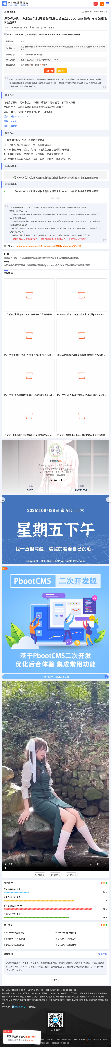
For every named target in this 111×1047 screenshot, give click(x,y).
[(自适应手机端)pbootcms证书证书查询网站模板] (29, 295)
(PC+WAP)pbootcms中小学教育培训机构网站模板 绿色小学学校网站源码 (39, 354)
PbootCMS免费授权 (59, 993)
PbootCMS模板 (100, 11)
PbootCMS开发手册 (15, 938)
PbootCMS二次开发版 (20, 993)
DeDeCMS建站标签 (15, 944)
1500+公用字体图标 (67, 932)
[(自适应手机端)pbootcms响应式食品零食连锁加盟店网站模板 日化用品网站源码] (82, 415)
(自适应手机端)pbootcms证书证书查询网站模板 (29, 314)
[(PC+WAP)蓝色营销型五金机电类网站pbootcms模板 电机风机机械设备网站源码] (82, 295)
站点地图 (83, 993)
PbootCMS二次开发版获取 (55, 676)
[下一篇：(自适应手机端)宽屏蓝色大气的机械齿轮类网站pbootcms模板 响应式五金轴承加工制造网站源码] (108, 499)
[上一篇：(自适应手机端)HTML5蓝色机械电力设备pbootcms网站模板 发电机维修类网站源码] (2, 499)
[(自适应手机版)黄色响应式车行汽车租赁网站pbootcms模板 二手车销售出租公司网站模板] (29, 415)
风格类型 (40, 875)
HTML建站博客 (15, 3)
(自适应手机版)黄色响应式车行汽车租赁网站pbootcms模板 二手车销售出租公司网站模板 (47, 435)
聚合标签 (93, 993)
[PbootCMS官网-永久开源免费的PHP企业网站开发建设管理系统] (17, 1006)
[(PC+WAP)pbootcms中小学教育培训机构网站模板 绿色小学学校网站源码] (29, 335)
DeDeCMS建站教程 (67, 944)
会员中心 (103, 993)
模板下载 (49, 71)
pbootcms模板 (35, 246)
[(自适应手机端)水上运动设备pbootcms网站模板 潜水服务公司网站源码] (82, 335)
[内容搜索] (102, 4)
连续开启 (56, 875)
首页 (87, 11)
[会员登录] (96, 4)
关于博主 (73, 993)
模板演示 (61, 71)
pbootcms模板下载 (72, 246)
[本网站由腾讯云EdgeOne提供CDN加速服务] (30, 1006)
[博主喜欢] (6, 685)
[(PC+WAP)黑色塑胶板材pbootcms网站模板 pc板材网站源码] (29, 375)
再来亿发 (72, 875)
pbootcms (22, 246)
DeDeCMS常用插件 (67, 938)
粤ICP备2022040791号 (99, 1039)
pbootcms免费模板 (53, 246)
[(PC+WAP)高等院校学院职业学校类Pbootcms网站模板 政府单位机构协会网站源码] (82, 375)
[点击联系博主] (55, 450)
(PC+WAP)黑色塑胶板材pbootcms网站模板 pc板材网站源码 (33, 394)
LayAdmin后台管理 (15, 932)
